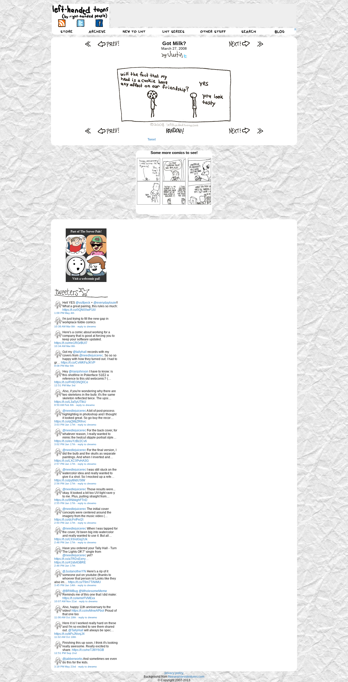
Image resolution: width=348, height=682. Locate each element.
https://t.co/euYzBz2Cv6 (70, 441)
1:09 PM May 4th (64, 313)
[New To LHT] (134, 31)
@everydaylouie (104, 302)
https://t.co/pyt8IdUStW (69, 480)
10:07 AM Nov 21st (65, 601)
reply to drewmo (86, 326)
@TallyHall (75, 630)
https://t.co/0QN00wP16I (79, 310)
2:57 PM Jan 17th (64, 463)
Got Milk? (174, 43)
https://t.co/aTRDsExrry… (71, 559)
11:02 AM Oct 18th (65, 637)
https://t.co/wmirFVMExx (78, 598)
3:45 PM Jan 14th (64, 585)
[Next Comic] (239, 44)
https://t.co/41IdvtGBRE (70, 562)
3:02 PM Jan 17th (64, 444)
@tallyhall (80, 352)
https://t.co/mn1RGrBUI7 (70, 343)
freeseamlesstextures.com (186, 676)
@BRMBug (70, 591)
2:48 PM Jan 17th (64, 542)
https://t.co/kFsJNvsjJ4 (69, 634)
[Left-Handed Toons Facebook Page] (99, 23)
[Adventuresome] (96, 245)
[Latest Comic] (260, 44)
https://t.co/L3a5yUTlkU (70, 402)
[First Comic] (88, 44)
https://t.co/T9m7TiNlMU (84, 582)
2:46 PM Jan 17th (64, 565)
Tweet (152, 139)
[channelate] (96, 265)
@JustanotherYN (74, 571)
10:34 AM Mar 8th (64, 346)
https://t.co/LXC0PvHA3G (71, 460)
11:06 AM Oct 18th (65, 617)
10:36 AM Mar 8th (64, 326)
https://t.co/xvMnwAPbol (88, 610)
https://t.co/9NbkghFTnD (70, 500)
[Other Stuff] (213, 31)
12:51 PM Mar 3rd (64, 385)
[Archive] (97, 31)
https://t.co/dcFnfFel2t (68, 519)
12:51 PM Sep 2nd (65, 653)
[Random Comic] (175, 130)
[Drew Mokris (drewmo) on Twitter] (58, 305)
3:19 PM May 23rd (65, 666)
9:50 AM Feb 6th (64, 405)
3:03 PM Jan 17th (64, 424)
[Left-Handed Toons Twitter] (80, 23)
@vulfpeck (83, 302)
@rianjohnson (78, 371)
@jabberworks (72, 659)
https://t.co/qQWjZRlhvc (70, 421)
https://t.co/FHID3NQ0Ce (71, 382)
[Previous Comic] (108, 44)
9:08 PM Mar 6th (64, 365)
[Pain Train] (76, 245)
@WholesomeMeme (93, 591)
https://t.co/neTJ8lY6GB (88, 650)
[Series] (173, 31)
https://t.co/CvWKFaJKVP (78, 362)
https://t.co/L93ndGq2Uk (70, 539)
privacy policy (174, 673)
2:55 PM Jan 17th (64, 503)
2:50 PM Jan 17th (64, 522)
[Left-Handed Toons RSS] (62, 23)
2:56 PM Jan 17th (64, 483)
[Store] (66, 31)
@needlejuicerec (91, 355)
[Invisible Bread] (76, 265)
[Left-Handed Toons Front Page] (80, 12)
